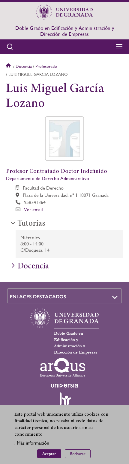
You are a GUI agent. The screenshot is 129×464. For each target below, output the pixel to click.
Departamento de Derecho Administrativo (47, 178)
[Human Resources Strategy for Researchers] (64, 401)
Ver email (33, 209)
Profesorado (46, 66)
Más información (33, 443)
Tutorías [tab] (31, 224)
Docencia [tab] (33, 266)
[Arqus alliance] (62, 367)
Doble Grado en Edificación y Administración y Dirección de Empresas (64, 31)
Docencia (24, 66)
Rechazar (78, 453)
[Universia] (64, 385)
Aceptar (49, 453)
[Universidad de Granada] (64, 12)
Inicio (9, 66)
